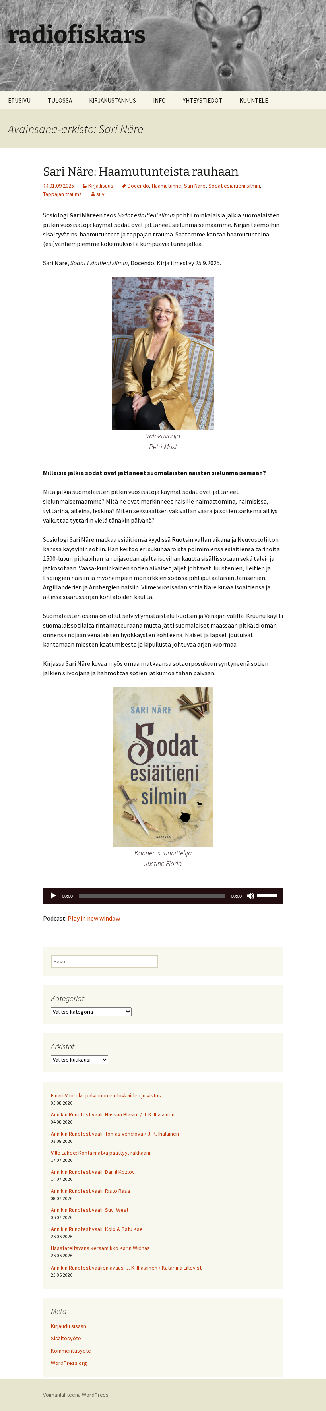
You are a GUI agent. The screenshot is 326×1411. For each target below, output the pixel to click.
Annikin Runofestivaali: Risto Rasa (90, 1190)
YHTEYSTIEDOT (202, 100)
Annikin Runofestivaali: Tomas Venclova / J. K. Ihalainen (115, 1133)
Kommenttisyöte (71, 1350)
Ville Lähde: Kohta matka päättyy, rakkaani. (101, 1152)
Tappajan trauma (62, 194)
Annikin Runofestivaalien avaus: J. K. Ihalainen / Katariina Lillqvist (126, 1267)
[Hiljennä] (250, 896)
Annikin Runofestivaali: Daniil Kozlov (93, 1171)
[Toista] (53, 896)
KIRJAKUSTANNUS (112, 100)
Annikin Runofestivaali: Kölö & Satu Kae (97, 1229)
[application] (163, 896)
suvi (101, 194)
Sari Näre (195, 185)
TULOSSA (60, 100)
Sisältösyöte (66, 1338)
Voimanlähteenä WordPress (76, 1394)
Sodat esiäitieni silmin (234, 185)
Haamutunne (166, 185)
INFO (159, 100)
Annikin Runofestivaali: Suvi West (89, 1209)
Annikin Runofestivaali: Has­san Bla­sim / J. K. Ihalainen (113, 1114)
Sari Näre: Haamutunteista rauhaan (141, 172)
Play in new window (94, 918)
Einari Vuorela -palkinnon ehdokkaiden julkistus (106, 1095)
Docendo (138, 185)
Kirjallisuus (100, 185)
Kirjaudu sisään (68, 1326)
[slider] (268, 895)
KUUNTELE (253, 100)
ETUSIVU (19, 100)
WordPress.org (69, 1362)
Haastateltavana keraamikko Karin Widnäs (100, 1248)
